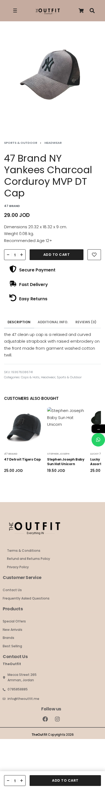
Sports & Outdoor (20, 143)
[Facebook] (45, 719)
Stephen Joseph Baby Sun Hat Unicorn (65, 461)
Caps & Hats (30, 377)
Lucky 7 (95, 453)
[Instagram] (57, 719)
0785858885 (18, 689)
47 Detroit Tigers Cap (22, 459)
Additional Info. (53, 322)
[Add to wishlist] (94, 254)
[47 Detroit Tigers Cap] (24, 427)
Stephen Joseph (58, 453)
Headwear (53, 143)
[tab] (19, 322)
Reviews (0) (85, 322)
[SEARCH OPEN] (92, 10)
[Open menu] (15, 10)
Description (19, 322)
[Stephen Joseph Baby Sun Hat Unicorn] (67, 427)
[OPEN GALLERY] (52, 79)
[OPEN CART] (81, 10)
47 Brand (11, 453)
